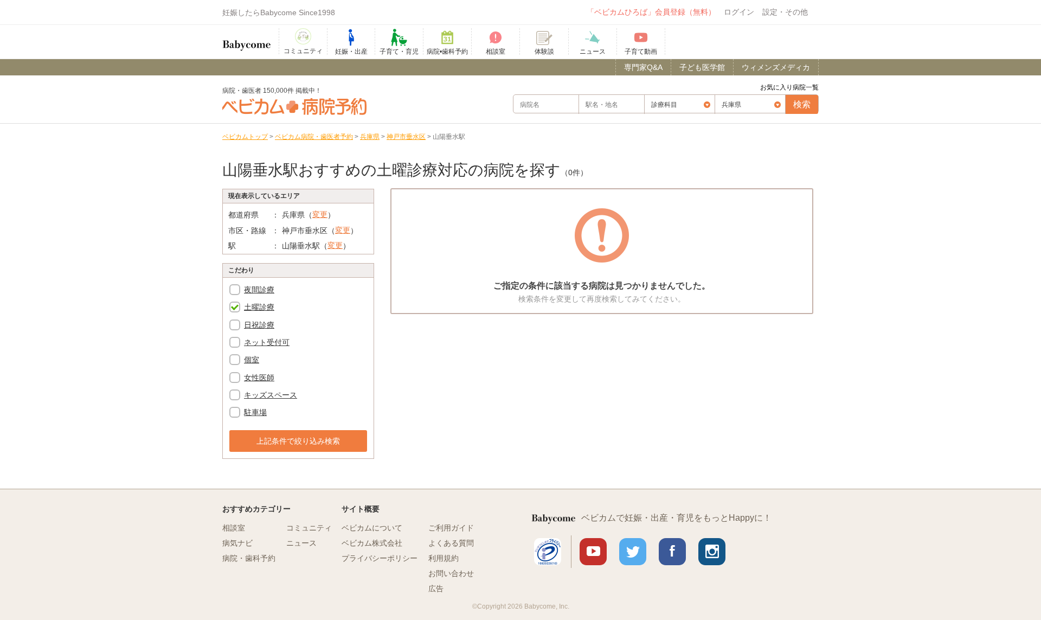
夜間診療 (259, 289)
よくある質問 (451, 543)
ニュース (301, 543)
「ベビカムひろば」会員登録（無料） (651, 12)
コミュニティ (309, 527)
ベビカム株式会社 (372, 543)
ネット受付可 (267, 342)
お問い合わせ (451, 573)
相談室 (233, 527)
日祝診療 (259, 325)
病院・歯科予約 (248, 558)
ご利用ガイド (451, 527)
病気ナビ (237, 543)
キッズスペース (270, 395)
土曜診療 (259, 307)
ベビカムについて (372, 527)
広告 (436, 588)
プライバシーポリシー (379, 558)
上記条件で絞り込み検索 (298, 441)
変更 (319, 214)
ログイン (739, 12)
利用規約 (443, 558)
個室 (251, 359)
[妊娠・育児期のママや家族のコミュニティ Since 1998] (246, 40)
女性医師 (259, 377)
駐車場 (255, 412)
